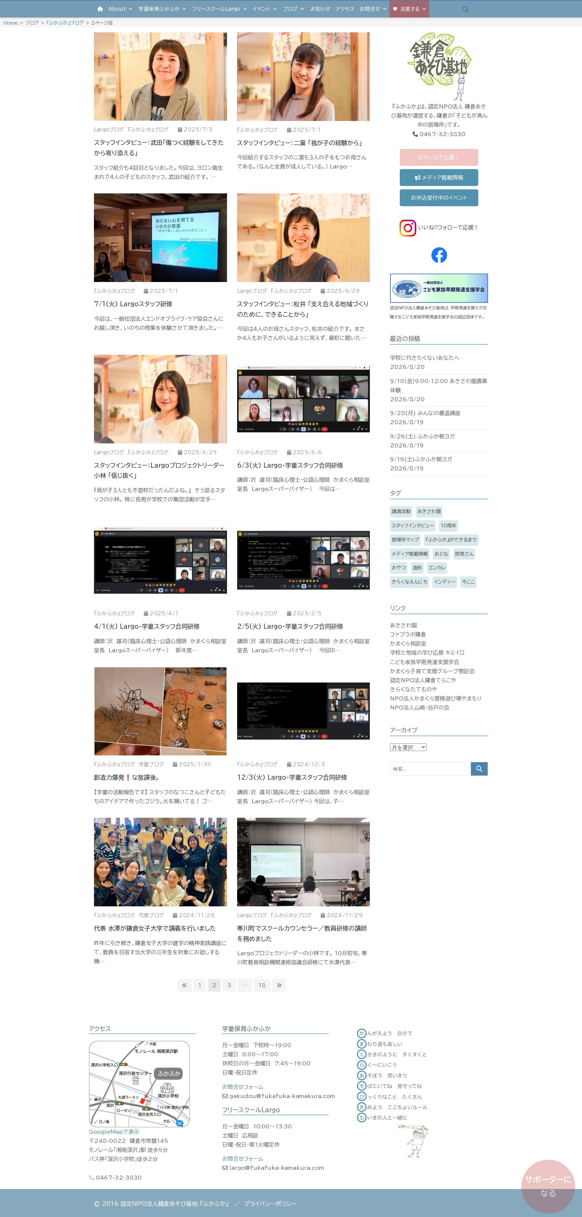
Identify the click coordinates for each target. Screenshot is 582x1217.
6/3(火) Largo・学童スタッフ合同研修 (290, 465)
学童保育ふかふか (159, 8)
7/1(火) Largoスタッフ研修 (133, 304)
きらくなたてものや (413, 689)
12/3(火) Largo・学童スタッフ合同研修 (292, 777)
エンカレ (437, 567)
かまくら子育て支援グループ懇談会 (432, 671)
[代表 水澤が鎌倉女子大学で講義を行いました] (160, 862)
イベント (261, 8)
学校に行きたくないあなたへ (424, 358)
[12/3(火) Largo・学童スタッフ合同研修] (303, 711)
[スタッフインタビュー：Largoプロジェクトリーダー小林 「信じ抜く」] (160, 399)
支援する (410, 8)
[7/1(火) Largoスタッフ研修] (160, 237)
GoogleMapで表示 (114, 1131)
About (117, 8)
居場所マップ (405, 539)
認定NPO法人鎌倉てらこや (423, 680)
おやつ (399, 567)
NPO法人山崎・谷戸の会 (419, 707)
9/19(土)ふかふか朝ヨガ (421, 459)
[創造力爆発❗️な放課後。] (160, 711)
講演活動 (401, 511)
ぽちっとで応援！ (439, 157)
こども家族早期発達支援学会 (424, 662)
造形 (417, 567)
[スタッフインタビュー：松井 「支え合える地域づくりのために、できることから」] (303, 237)
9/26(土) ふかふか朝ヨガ (422, 436)
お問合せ (370, 8)
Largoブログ (109, 129)
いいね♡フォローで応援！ (447, 227)
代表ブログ (151, 915)
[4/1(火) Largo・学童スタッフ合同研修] (160, 560)
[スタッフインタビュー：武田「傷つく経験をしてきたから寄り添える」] (160, 76)
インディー (444, 582)
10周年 (448, 525)
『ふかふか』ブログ (148, 129)
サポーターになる (548, 1186)
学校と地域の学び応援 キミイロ (427, 652)
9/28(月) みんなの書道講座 (425, 413)
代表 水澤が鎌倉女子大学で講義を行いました (155, 928)
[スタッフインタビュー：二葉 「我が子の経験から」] (303, 76)
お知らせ (321, 8)
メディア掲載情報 (441, 177)
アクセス (345, 8)
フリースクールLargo (216, 8)
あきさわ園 (429, 511)
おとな (441, 554)
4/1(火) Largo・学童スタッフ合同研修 (147, 626)
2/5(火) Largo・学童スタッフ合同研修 (290, 626)
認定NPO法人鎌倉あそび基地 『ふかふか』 (175, 1204)
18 (262, 987)
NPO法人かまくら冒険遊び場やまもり (436, 698)
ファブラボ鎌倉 (408, 634)
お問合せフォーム (242, 1087)
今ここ (468, 582)
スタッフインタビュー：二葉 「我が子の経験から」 (299, 143)
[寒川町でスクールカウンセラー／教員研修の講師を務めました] (303, 862)
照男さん (464, 554)
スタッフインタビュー (413, 525)
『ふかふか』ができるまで (451, 539)
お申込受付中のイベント (439, 197)
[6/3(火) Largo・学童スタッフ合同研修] (303, 399)
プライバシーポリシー (270, 1204)
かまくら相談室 (408, 643)
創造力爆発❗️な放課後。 (127, 777)
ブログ (290, 8)
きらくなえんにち (409, 582)
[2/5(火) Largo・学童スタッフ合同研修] (303, 560)
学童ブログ (151, 764)
